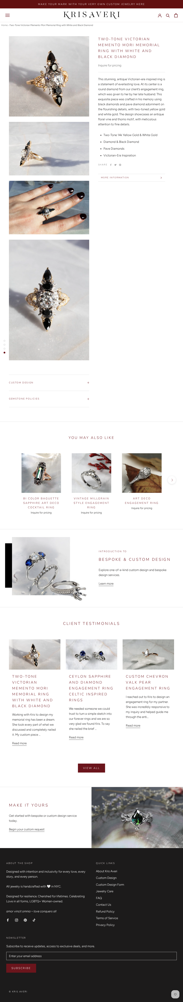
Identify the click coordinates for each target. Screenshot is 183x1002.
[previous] (11, 480)
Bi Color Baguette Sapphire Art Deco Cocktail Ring (41, 503)
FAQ (99, 898)
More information (115, 177)
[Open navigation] (7, 15)
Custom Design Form (110, 884)
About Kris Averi (106, 871)
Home (4, 25)
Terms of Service (107, 918)
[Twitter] (115, 165)
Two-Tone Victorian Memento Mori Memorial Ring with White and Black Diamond (51, 25)
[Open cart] (176, 15)
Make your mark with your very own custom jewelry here (91, 4)
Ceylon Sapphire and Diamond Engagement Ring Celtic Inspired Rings (91, 688)
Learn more (106, 583)
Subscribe (21, 968)
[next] (172, 480)
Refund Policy (105, 911)
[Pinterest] (120, 165)
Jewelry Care (104, 891)
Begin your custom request (26, 829)
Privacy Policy (105, 925)
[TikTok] (34, 919)
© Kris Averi (18, 991)
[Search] (168, 15)
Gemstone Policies (24, 398)
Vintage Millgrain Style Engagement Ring (91, 503)
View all (91, 768)
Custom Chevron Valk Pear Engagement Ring (148, 682)
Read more (19, 743)
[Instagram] (16, 919)
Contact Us (103, 904)
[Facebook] (111, 165)
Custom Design (21, 382)
